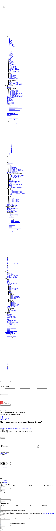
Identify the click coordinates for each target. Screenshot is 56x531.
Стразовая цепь (14, 298)
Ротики (10, 227)
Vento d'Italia (11, 62)
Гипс (8, 262)
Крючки (8, 79)
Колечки (10, 185)
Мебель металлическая (15, 222)
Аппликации (9, 28)
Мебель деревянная (15, 221)
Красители (9, 269)
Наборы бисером (12, 120)
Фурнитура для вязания (13, 82)
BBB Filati (11, 43)
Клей (8, 319)
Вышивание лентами (13, 94)
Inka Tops (11, 54)
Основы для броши (10, 253)
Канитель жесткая (14, 303)
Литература (9, 367)
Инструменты (9, 363)
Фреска (8, 21)
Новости (4, 371)
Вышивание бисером (11, 113)
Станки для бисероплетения (12, 205)
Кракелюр (13, 352)
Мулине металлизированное (14, 110)
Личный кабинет (3, 395)
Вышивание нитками (11, 87)
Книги (8, 368)
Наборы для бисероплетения (12, 172)
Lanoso (10, 57)
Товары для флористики (11, 328)
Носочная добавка (12, 64)
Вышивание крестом (13, 92)
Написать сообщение (4, 394)
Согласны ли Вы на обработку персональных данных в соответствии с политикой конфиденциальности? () (28, 513)
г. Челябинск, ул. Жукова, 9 (12, 382)
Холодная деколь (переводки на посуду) (14, 25)
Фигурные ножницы (11, 316)
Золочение (13, 351)
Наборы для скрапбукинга (12, 20)
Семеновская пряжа (13, 68)
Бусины (10, 166)
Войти (1, 396)
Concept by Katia (12, 46)
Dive (10, 49)
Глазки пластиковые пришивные (15, 229)
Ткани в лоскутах (12, 289)
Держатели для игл (12, 244)
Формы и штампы (10, 274)
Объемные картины (10, 18)
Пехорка (10, 65)
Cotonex (10, 47)
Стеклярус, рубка (10, 204)
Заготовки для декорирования (14, 132)
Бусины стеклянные (13, 171)
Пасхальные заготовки (15, 150)
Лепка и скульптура (10, 258)
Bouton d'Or (11, 45)
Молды (8, 268)
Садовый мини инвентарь (14, 215)
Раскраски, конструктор (15, 143)
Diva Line (11, 48)
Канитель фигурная (15, 304)
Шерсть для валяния (11, 246)
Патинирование (14, 350)
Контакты (6, 377)
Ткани (10, 287)
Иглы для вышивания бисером (12, 114)
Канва (8, 101)
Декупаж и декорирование (12, 128)
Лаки (10, 356)
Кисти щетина (12, 341)
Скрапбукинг (9, 314)
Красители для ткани (11, 306)
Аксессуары (9, 98)
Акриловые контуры (13, 353)
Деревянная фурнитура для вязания (15, 83)
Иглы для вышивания (11, 97)
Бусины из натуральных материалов (16, 170)
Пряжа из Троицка (12, 67)
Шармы (10, 194)
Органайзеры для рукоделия (10, 333)
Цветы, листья (9, 321)
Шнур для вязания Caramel (14, 71)
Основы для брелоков (11, 250)
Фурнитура (11, 180)
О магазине (7, 376)
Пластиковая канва (10, 102)
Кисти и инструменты (13, 339)
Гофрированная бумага (11, 320)
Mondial (10, 58)
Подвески (11, 190)
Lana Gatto (11, 56)
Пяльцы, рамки (10, 100)
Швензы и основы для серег (14, 182)
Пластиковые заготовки (13, 155)
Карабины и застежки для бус (14, 181)
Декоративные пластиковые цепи (15, 187)
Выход (8, 395)
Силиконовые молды (11, 260)
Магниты (8, 318)
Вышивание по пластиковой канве (15, 93)
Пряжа (10, 38)
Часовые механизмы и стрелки (12, 129)
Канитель (13, 302)
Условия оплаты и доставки (8, 466)
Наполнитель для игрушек (12, 211)
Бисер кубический (12, 203)
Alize (10, 39)
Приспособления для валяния (14, 243)
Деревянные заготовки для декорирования (19, 135)
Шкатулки (13, 144)
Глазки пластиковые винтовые (15, 228)
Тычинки (8, 330)
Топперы (13, 149)
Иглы (8, 281)
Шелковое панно (10, 23)
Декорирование (14, 348)
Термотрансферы (12, 311)
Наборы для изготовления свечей (13, 27)
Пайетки (10, 299)
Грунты (10, 354)
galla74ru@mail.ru (6, 482)
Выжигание (9, 29)
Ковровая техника (10, 103)
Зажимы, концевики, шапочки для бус (16, 184)
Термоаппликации (12, 310)
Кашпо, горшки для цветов (12, 331)
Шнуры (10, 186)
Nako (10, 59)
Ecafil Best (11, 51)
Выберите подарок (3, 434)
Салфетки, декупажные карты (14, 158)
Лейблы (8, 307)
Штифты (10, 183)
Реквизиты (7, 378)
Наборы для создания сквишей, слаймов (14, 31)
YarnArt (10, 63)
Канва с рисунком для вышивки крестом (14, 96)
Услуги (4, 476)
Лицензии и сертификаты (9, 379)
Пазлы (8, 26)
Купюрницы (13, 152)
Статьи (4, 372)
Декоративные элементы (16, 140)
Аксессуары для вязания (11, 35)
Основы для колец (10, 252)
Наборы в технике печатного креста (16, 95)
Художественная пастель (11, 359)
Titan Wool (11, 61)
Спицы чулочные (12, 77)
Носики (10, 226)
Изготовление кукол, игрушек (12, 208)
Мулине (10, 106)
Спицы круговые (12, 75)
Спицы (10, 74)
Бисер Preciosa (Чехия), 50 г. (14, 201)
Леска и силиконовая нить (14, 177)
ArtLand (10, 41)
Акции (4, 373)
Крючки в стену (10, 364)
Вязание (8, 34)
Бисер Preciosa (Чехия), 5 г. (14, 200)
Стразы (12, 295)
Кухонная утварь (14, 142)
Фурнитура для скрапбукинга (12, 324)
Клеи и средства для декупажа (15, 355)
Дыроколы (9, 315)
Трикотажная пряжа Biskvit (14, 69)
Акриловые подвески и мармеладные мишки (17, 193)
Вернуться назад (3, 453)
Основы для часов (14, 137)
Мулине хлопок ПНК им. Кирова (15, 108)
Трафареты (9, 160)
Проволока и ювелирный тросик (15, 176)
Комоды (12, 146)
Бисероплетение (10, 163)
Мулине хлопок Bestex (13, 107)
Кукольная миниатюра (13, 214)
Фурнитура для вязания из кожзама (15, 84)
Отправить (2, 489)
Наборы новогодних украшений (13, 24)
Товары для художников (11, 336)
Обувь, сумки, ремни (11, 210)
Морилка (13, 349)
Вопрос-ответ (5, 399)
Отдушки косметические (11, 276)
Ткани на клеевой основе (14, 288)
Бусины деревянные (13, 168)
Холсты (8, 360)
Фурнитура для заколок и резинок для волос (15, 254)
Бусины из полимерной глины (15, 169)
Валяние (8, 240)
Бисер (10, 197)
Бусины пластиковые (13, 167)
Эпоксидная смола (10, 266)
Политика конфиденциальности (48, 513)
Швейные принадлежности (12, 283)
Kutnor (10, 55)
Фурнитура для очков (11, 251)
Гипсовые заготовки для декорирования (16, 153)
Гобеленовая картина (9, 332)
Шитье (8, 280)
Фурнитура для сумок (11, 255)
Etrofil (10, 52)
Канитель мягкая (14, 305)
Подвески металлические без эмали (15, 191)
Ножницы (9, 282)
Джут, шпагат (11, 70)
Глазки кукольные (12, 231)
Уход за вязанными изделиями (12, 78)
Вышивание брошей (13, 119)
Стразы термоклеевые (15, 297)
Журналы (8, 369)
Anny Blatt (11, 40)
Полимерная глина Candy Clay (12, 263)
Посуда (10, 216)
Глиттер (8, 325)
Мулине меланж (12, 109)
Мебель (12, 220)
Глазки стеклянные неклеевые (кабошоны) (17, 230)
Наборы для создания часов (12, 30)
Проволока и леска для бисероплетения (16, 175)
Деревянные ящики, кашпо (16, 138)
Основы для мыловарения (12, 277)
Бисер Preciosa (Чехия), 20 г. (14, 199)
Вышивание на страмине (14, 91)
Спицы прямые (12, 76)
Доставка (4, 398)
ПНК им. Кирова (12, 66)
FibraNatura (11, 53)
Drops (10, 50)
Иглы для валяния (12, 245)
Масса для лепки (10, 261)
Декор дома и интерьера (15, 136)
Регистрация (5, 396)
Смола (8, 267)
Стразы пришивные (15, 296)
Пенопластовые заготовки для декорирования (17, 154)
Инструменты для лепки (11, 259)
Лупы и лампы (10, 99)
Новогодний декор (14, 151)
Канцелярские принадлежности (17, 145)
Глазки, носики (12, 225)
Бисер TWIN (11, 202)
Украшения (13, 148)
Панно (12, 141)
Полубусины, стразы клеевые (12, 322)
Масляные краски (12, 357)
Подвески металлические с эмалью (15, 192)
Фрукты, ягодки (10, 323)
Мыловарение (9, 273)
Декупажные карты (12, 159)
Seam (10, 60)
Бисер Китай (11, 198)
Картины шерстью (10, 22)
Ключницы (13, 139)
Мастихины (11, 340)
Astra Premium (11, 42)
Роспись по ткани (10, 358)
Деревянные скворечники (16, 147)
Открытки (7, 370)
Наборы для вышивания (13, 90)
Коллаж (8, 19)
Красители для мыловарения (12, 275)
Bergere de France (12, 44)
